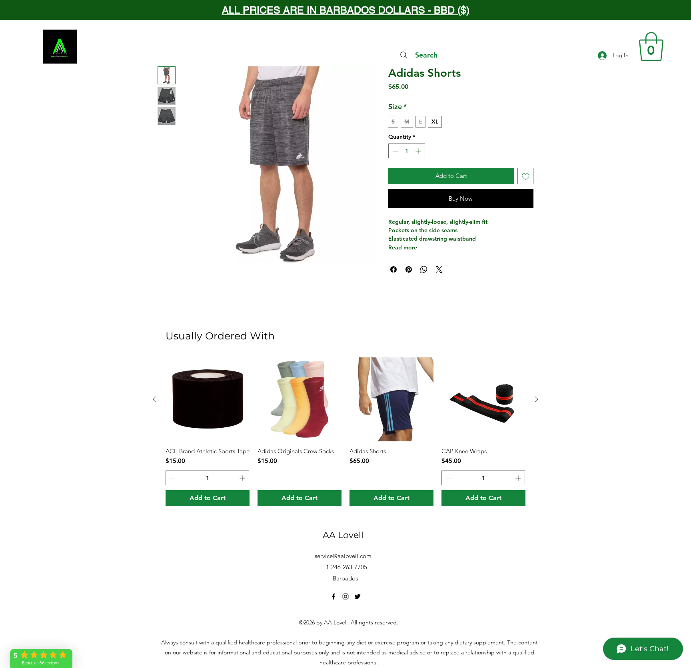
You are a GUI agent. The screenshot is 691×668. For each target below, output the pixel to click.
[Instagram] (345, 596)
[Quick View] (208, 399)
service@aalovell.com (343, 556)
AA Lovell (343, 535)
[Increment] (419, 151)
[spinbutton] (406, 151)
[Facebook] (334, 596)
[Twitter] (357, 596)
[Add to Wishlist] (525, 176)
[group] (345, 431)
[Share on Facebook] (393, 269)
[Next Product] (536, 399)
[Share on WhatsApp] (424, 269)
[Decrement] (394, 151)
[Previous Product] (154, 399)
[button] (651, 46)
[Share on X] (439, 269)
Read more (402, 247)
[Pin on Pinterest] (408, 269)
